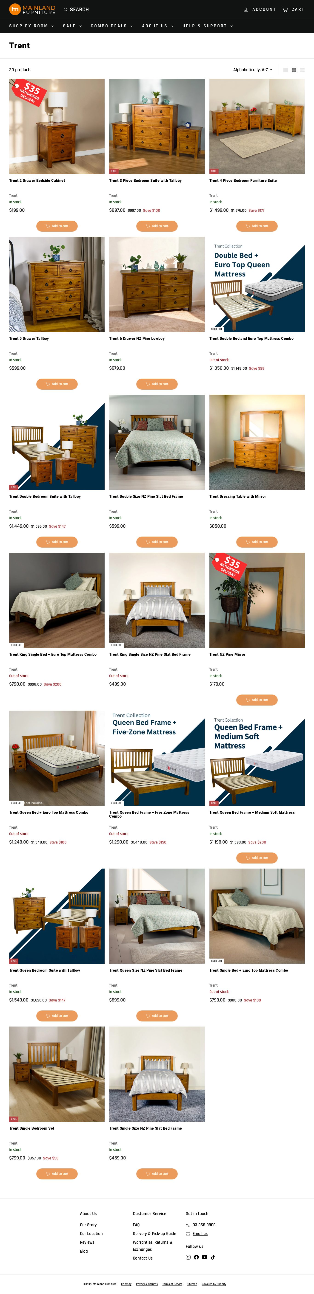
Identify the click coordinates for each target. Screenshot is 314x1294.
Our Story (88, 1225)
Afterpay (126, 1284)
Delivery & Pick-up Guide (154, 1234)
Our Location (91, 1234)
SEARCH (79, 9)
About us (156, 26)
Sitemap (192, 1284)
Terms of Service (172, 1284)
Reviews (87, 1242)
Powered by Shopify (214, 1284)
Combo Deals (110, 26)
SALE (70, 26)
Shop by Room (29, 26)
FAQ (136, 1225)
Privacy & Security (147, 1284)
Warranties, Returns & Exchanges (152, 1246)
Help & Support (206, 26)
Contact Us (143, 1258)
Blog (84, 1251)
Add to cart (59, 227)
